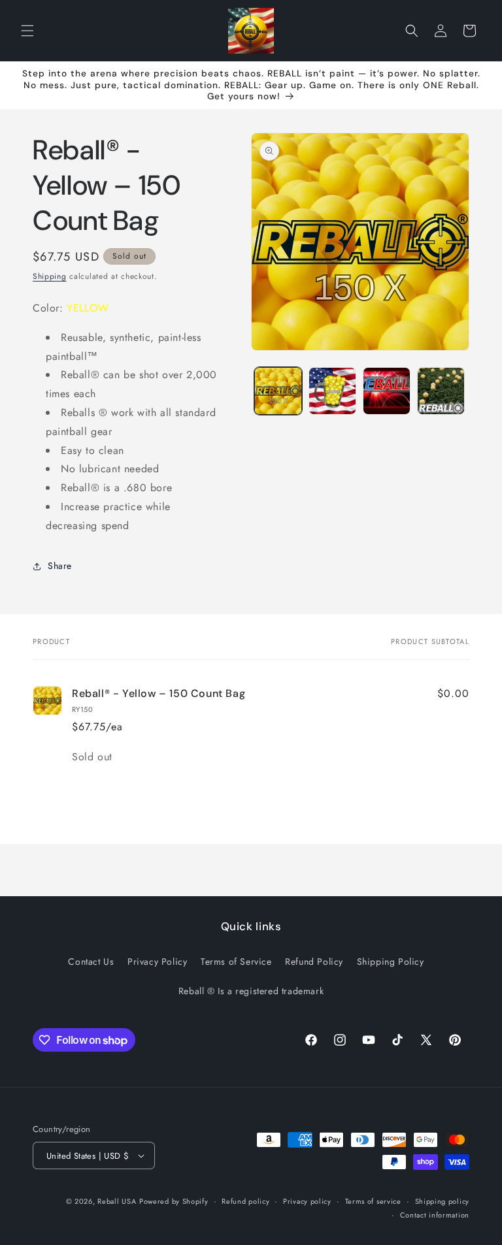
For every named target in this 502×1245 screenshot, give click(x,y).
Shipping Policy (390, 961)
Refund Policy (314, 961)
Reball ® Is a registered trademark (251, 990)
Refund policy (245, 1201)
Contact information (434, 1215)
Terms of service (373, 1201)
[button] (27, 30)
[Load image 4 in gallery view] (441, 391)
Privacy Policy (157, 961)
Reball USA (116, 1201)
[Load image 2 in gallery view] (332, 391)
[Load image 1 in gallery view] (278, 391)
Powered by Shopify (174, 1201)
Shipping (50, 276)
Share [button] (60, 565)
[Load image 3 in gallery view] (386, 391)
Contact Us (91, 961)
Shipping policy (442, 1201)
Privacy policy (307, 1201)
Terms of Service (236, 961)
